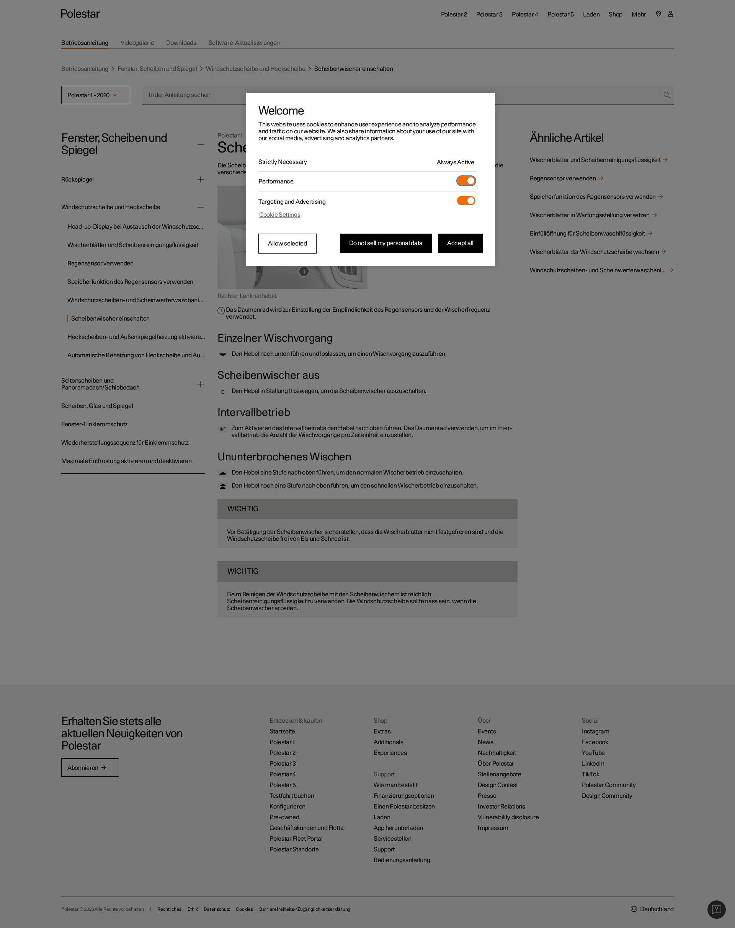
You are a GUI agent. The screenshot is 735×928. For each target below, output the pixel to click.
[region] (370, 179)
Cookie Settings (280, 215)
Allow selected (287, 244)
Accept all (460, 243)
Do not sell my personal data (386, 243)
